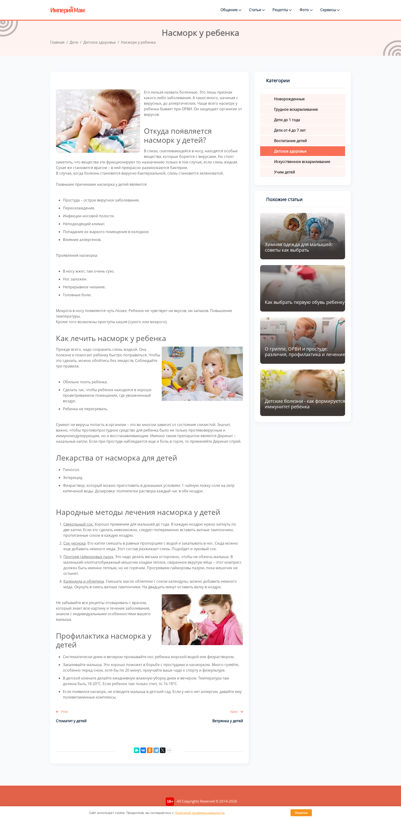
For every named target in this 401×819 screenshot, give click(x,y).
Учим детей (284, 172)
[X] (162, 750)
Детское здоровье (290, 151)
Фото (305, 9)
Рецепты (280, 9)
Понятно (301, 813)
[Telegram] (156, 750)
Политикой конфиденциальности (199, 813)
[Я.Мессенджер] (136, 750)
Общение (229, 9)
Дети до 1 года (287, 119)
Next (234, 711)
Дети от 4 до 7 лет (290, 130)
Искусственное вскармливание (302, 161)
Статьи (255, 9)
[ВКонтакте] (143, 750)
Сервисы (328, 9)
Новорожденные (289, 98)
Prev (64, 711)
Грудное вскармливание (296, 109)
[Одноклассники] (149, 750)
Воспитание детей (290, 140)
